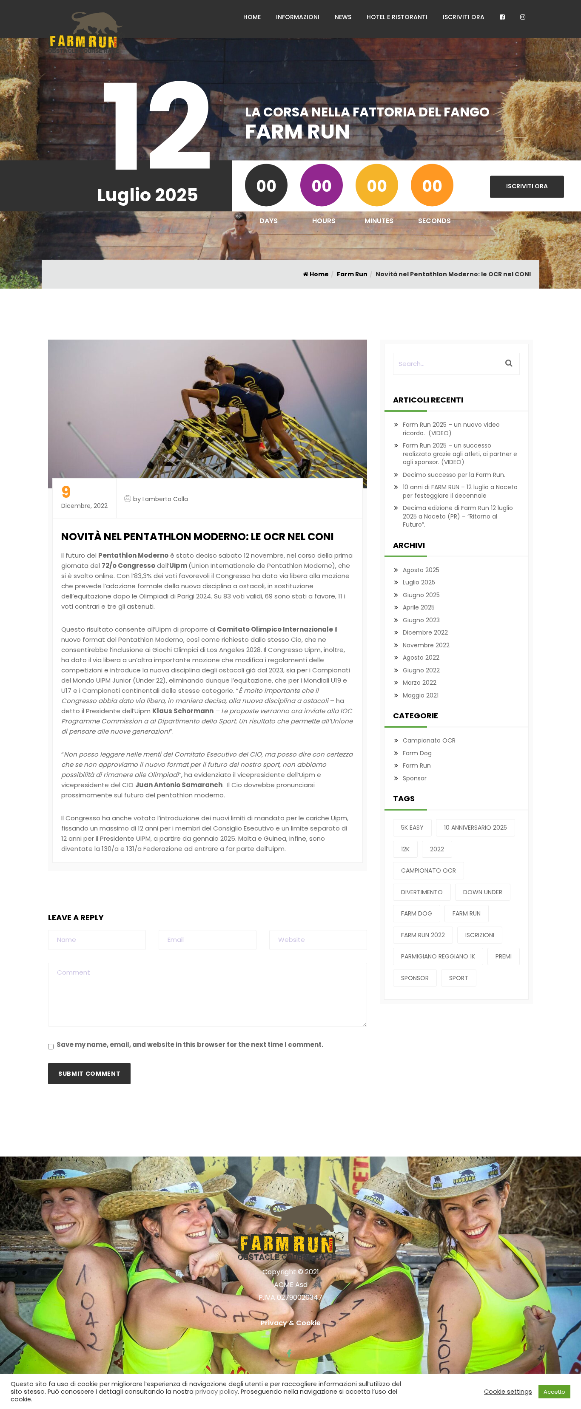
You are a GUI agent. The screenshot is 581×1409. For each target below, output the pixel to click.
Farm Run (352, 274)
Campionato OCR (429, 740)
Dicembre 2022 (425, 632)
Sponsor (415, 778)
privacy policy (216, 1391)
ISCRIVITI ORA (463, 17)
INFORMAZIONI (297, 17)
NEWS (343, 17)
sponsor (415, 978)
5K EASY (412, 827)
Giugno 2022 (421, 670)
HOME (252, 17)
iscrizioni (479, 935)
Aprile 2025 (419, 607)
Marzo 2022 (419, 682)
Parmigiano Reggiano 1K (438, 956)
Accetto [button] (554, 1392)
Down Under (482, 892)
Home (318, 274)
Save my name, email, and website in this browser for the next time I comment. (190, 1044)
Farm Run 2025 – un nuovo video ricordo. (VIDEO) (451, 428)
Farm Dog (417, 753)
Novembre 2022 (426, 645)
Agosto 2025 (421, 570)
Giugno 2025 (421, 595)
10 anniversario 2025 (475, 827)
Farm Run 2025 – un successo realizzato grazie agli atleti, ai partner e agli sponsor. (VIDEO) (460, 453)
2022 (437, 849)
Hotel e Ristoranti (397, 17)
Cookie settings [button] (508, 1391)
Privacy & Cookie (291, 1323)
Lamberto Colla (165, 499)
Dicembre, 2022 (84, 497)
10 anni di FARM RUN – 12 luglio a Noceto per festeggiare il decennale (460, 491)
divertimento (422, 892)
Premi (504, 956)
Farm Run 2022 (423, 935)
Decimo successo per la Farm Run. (454, 475)
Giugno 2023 (421, 620)
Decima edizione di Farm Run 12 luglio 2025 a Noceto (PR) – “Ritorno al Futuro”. (458, 516)
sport (458, 978)
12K (405, 849)
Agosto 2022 (421, 657)
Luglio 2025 (419, 582)
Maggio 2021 (421, 695)
